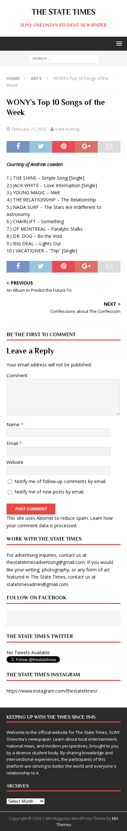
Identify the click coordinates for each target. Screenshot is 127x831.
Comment (17, 375)
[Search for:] (64, 58)
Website (15, 462)
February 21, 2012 (29, 129)
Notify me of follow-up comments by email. (60, 481)
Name (14, 424)
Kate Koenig (67, 129)
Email (13, 443)
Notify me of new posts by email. (49, 492)
